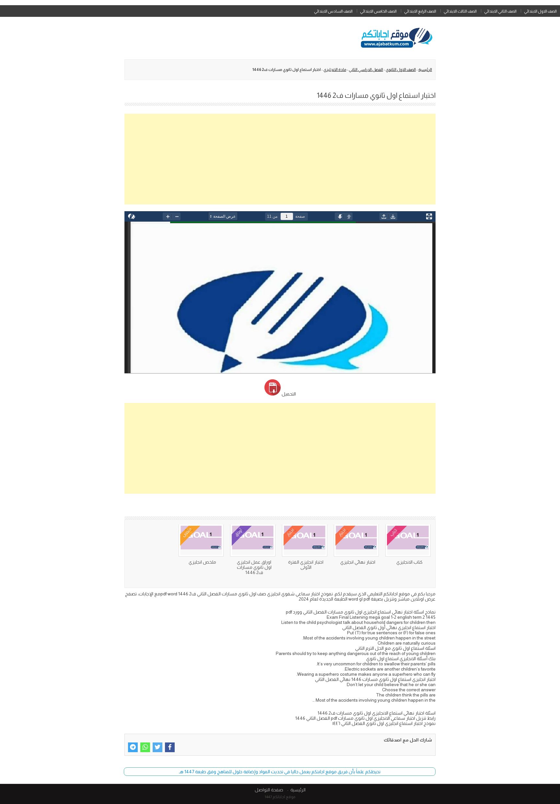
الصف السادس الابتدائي (333, 11)
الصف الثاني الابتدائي (500, 11)
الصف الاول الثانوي (401, 69)
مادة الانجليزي (334, 69)
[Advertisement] (280, 159)
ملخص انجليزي (202, 562)
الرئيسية (425, 69)
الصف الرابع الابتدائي (420, 11)
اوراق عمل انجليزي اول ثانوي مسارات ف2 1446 (254, 567)
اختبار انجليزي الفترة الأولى (305, 564)
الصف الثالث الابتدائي (460, 11)
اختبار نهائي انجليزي (357, 562)
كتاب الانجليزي (409, 562)
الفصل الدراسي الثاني (366, 69)
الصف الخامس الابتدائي (378, 11)
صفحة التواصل (269, 789)
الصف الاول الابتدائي (540, 11)
